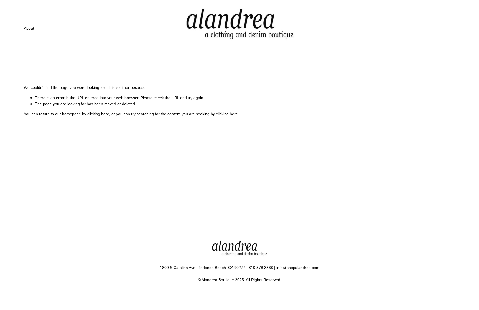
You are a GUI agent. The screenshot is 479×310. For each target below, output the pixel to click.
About (29, 28)
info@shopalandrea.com (297, 267)
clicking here (98, 113)
